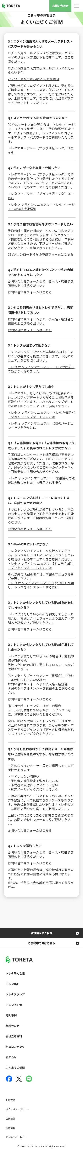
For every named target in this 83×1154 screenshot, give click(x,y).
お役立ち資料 (14, 1036)
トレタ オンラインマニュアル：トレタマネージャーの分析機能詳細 (41, 206)
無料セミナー (14, 1026)
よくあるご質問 (15, 1067)
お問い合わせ (60, 6)
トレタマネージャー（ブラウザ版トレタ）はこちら (41, 150)
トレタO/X (12, 984)
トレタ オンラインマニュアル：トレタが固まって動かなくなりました (41, 369)
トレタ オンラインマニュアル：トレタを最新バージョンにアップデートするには (41, 414)
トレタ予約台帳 (15, 973)
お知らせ (11, 1057)
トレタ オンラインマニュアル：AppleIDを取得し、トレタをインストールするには (41, 584)
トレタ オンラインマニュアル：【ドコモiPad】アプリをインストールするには (40, 565)
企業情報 (10, 1118)
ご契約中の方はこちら (41, 943)
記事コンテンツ (15, 1047)
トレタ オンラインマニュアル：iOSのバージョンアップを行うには (41, 425)
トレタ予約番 (14, 1005)
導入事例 (11, 1015)
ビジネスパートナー (16, 1137)
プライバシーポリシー (17, 1109)
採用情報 (10, 1127)
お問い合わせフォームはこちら (30, 292)
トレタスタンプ (15, 994)
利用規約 (10, 1099)
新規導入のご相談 (41, 933)
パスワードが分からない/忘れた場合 (33, 79)
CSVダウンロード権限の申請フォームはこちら (40, 254)
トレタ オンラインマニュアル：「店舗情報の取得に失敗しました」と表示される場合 (41, 480)
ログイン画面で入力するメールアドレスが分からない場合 (41, 70)
